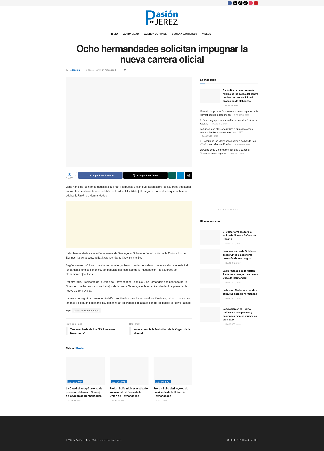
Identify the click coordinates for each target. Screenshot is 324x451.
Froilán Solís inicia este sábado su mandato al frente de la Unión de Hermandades (129, 392)
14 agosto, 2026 (232, 298)
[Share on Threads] (188, 175)
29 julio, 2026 (231, 105)
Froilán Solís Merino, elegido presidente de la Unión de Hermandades (171, 392)
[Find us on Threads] (240, 3)
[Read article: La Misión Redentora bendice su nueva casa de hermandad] (210, 295)
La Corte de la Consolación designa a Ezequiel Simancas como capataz (225, 151)
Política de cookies (248, 440)
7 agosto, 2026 (241, 115)
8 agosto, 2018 (93, 69)
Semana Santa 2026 (184, 33)
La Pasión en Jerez (82, 440)
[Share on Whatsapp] (172, 175)
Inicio (114, 33)
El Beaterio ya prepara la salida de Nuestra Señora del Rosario (229, 121)
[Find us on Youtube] (256, 3)
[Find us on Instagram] (251, 3)
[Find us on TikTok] (245, 3)
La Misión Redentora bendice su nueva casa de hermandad (240, 291)
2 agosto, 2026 (236, 153)
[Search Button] (257, 34)
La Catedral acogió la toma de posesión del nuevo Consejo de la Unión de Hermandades (84, 392)
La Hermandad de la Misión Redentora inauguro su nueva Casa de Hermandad (240, 274)
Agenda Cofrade (155, 33)
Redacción (74, 69)
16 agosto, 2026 (232, 262)
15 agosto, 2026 (232, 282)
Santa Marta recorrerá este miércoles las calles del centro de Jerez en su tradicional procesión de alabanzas (240, 95)
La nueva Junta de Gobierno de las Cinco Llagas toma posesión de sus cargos (239, 254)
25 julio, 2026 (118, 400)
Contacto (231, 440)
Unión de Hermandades (86, 310)
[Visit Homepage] (162, 17)
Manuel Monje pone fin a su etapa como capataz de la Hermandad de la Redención (229, 113)
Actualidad (131, 33)
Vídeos (206, 33)
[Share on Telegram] (180, 175)
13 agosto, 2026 (209, 135)
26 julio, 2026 (74, 400)
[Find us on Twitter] (235, 3)
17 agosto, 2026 (219, 123)
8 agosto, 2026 (242, 144)
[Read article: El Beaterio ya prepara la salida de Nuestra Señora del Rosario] (210, 237)
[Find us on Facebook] (230, 3)
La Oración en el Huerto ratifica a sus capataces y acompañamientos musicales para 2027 (226, 130)
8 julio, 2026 (161, 400)
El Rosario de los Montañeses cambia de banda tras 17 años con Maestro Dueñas (228, 142)
